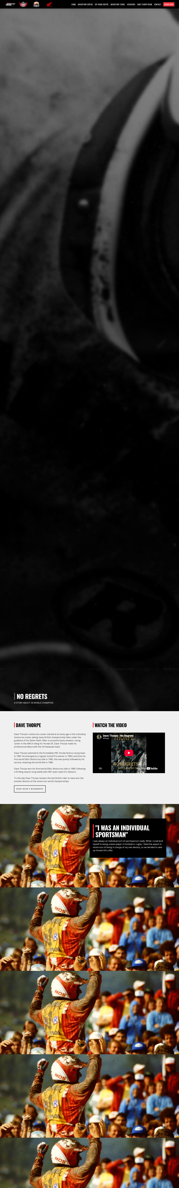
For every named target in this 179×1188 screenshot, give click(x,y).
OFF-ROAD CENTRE (101, 4)
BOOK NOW (168, 4)
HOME (73, 4)
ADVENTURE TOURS (117, 4)
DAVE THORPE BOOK (144, 4)
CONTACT (157, 4)
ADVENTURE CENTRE (85, 4)
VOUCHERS (131, 4)
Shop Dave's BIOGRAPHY (29, 789)
